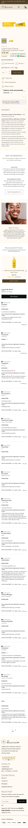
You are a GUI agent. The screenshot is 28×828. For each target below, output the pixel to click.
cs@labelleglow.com (7, 769)
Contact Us (4, 781)
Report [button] (16, 322)
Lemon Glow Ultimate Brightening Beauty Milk (14, 271)
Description (5, 110)
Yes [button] (13, 322)
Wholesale (4, 784)
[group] (14, 290)
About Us (4, 778)
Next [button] (26, 270)
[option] (14, 271)
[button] (13, 730)
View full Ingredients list (14, 192)
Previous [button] (1, 270)
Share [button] (19, 322)
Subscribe (22, 801)
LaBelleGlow (9, 819)
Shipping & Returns (6, 787)
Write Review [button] (14, 296)
